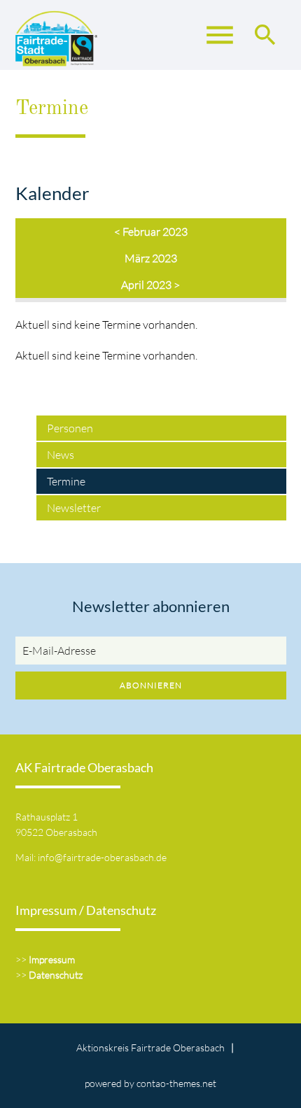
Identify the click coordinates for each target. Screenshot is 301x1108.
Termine (66, 481)
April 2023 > (150, 285)
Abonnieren (151, 685)
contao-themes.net (176, 1083)
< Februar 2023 (151, 232)
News (60, 455)
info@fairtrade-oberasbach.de (102, 857)
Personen (70, 428)
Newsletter (74, 508)
